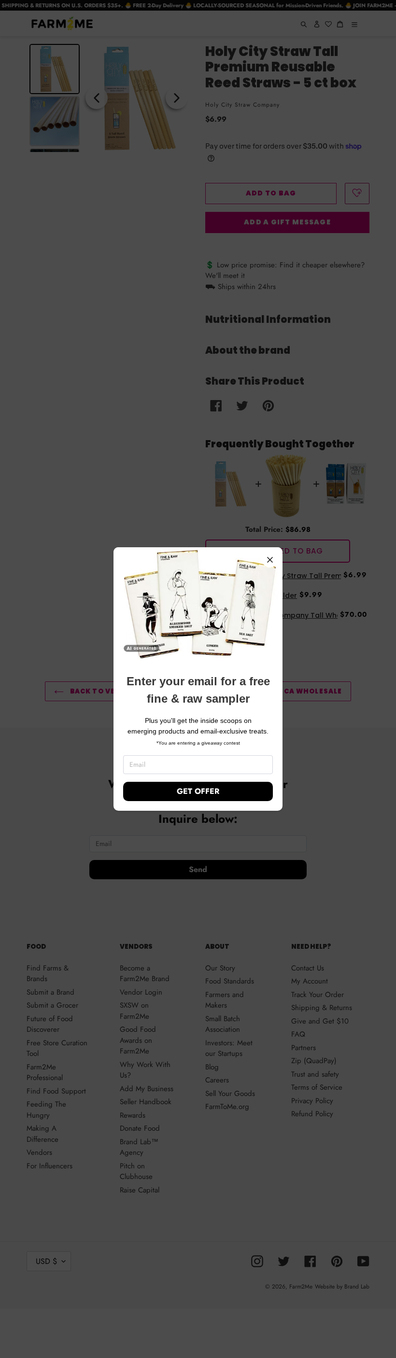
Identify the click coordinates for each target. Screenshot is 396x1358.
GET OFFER (198, 791)
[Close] (270, 560)
